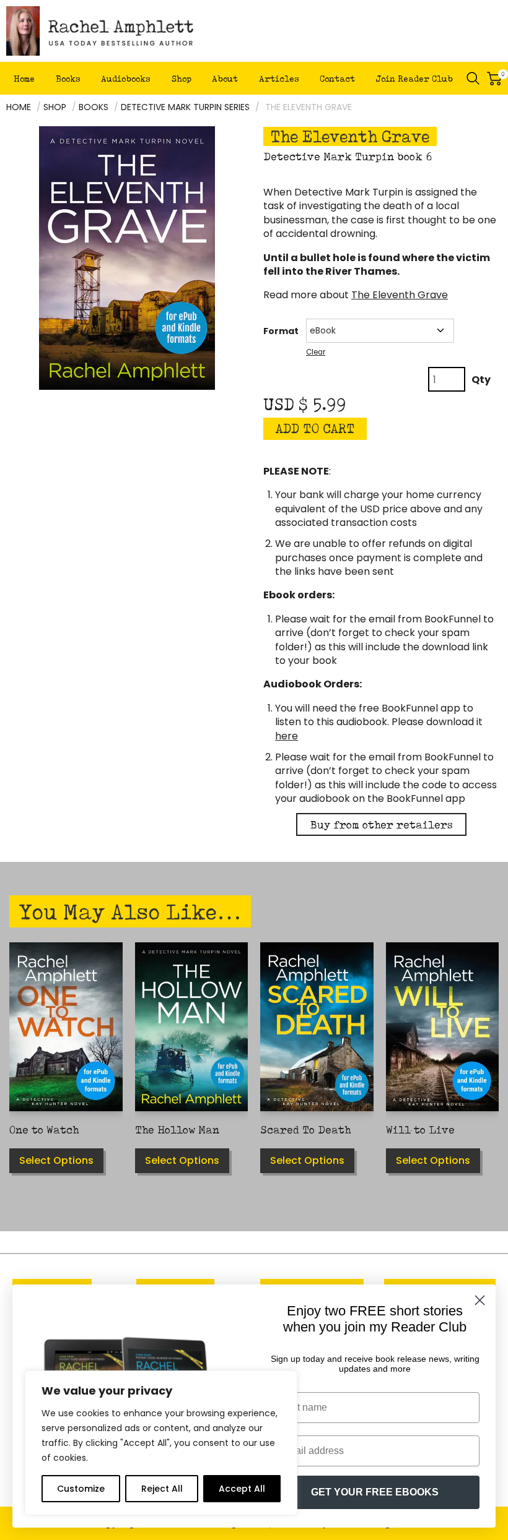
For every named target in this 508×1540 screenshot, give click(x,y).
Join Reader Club (414, 79)
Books (68, 79)
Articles (279, 79)
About (225, 79)
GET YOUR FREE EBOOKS (375, 1492)
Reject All (162, 1488)
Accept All (242, 1488)
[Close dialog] (480, 1300)
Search (473, 78)
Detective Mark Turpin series (185, 107)
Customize (81, 1488)
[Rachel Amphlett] (100, 31)
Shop (181, 79)
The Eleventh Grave (399, 295)
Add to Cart (315, 428)
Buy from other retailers (381, 824)
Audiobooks (126, 79)
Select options (56, 1160)
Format (281, 331)
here (286, 736)
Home (24, 79)
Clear (315, 352)
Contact (337, 79)
